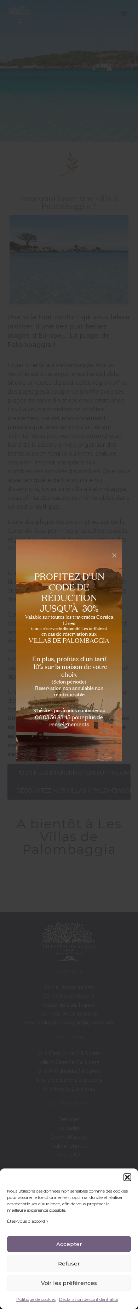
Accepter (69, 1244)
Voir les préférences (69, 1283)
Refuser (69, 1263)
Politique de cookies (36, 1299)
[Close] (114, 555)
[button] (127, 1177)
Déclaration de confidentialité (88, 1299)
